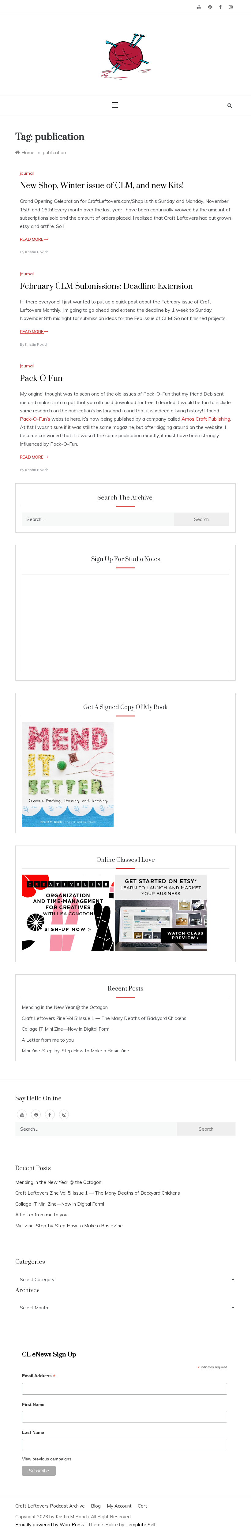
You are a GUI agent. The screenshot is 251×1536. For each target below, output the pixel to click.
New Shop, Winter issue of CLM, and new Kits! (102, 186)
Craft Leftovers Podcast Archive (50, 1506)
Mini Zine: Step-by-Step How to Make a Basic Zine (75, 1051)
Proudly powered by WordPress (50, 1524)
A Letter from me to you (48, 1040)
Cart (142, 1506)
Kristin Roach (36, 252)
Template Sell (140, 1524)
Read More (32, 239)
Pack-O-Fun (41, 379)
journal (27, 173)
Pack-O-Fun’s (35, 419)
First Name (33, 1404)
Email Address (38, 1376)
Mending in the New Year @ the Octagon (65, 1007)
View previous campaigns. (47, 1458)
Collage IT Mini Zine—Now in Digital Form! (66, 1029)
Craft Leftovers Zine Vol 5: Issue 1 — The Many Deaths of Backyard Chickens (104, 1018)
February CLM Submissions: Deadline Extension (106, 286)
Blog (96, 1506)
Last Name (33, 1432)
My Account (119, 1506)
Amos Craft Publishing (206, 419)
